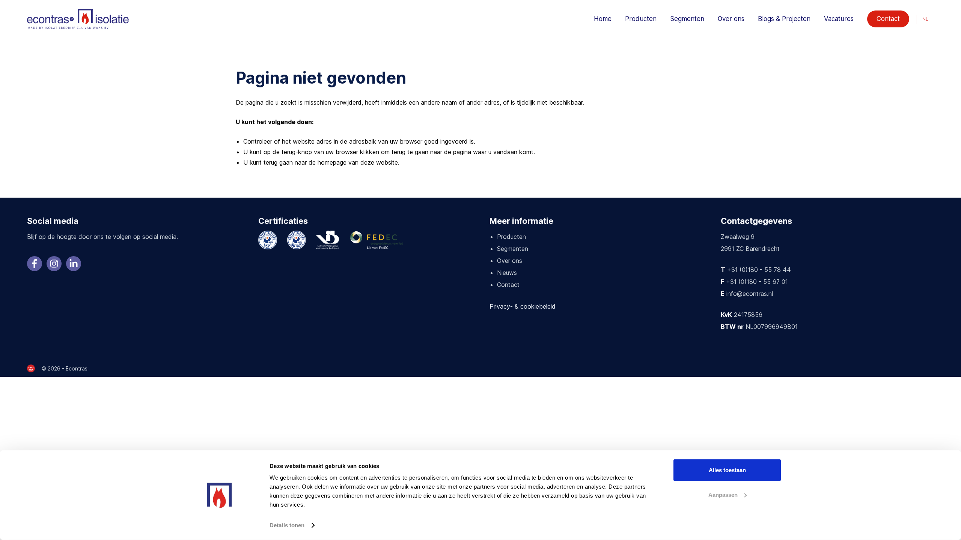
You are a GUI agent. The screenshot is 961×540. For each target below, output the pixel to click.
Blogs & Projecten (784, 18)
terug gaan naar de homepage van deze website (331, 162)
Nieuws (507, 272)
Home (603, 18)
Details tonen (287, 525)
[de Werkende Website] (31, 368)
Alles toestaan (727, 470)
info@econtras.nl (749, 293)
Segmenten (687, 18)
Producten (641, 18)
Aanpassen (723, 494)
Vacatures (839, 18)
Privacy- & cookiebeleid (523, 306)
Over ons (731, 18)
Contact (888, 18)
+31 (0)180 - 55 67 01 (757, 281)
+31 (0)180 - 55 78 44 (759, 269)
